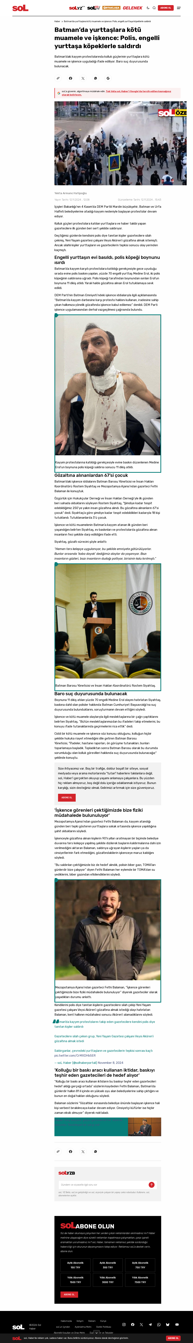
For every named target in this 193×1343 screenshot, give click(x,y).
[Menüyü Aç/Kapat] (178, 8)
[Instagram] (124, 1324)
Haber (57, 21)
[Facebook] (132, 1324)
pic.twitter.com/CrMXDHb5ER (75, 1055)
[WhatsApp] (159, 1324)
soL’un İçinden (63, 1327)
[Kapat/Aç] (96, 1332)
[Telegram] (150, 1324)
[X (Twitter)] (141, 1324)
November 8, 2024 (110, 1063)
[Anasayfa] (18, 1326)
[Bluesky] (167, 1324)
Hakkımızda (66, 1321)
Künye (103, 1321)
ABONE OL (165, 8)
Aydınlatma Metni (83, 1327)
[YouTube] (177, 1324)
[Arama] (154, 8)
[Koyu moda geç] (148, 8)
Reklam (92, 1321)
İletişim (80, 1321)
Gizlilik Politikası (103, 1327)
